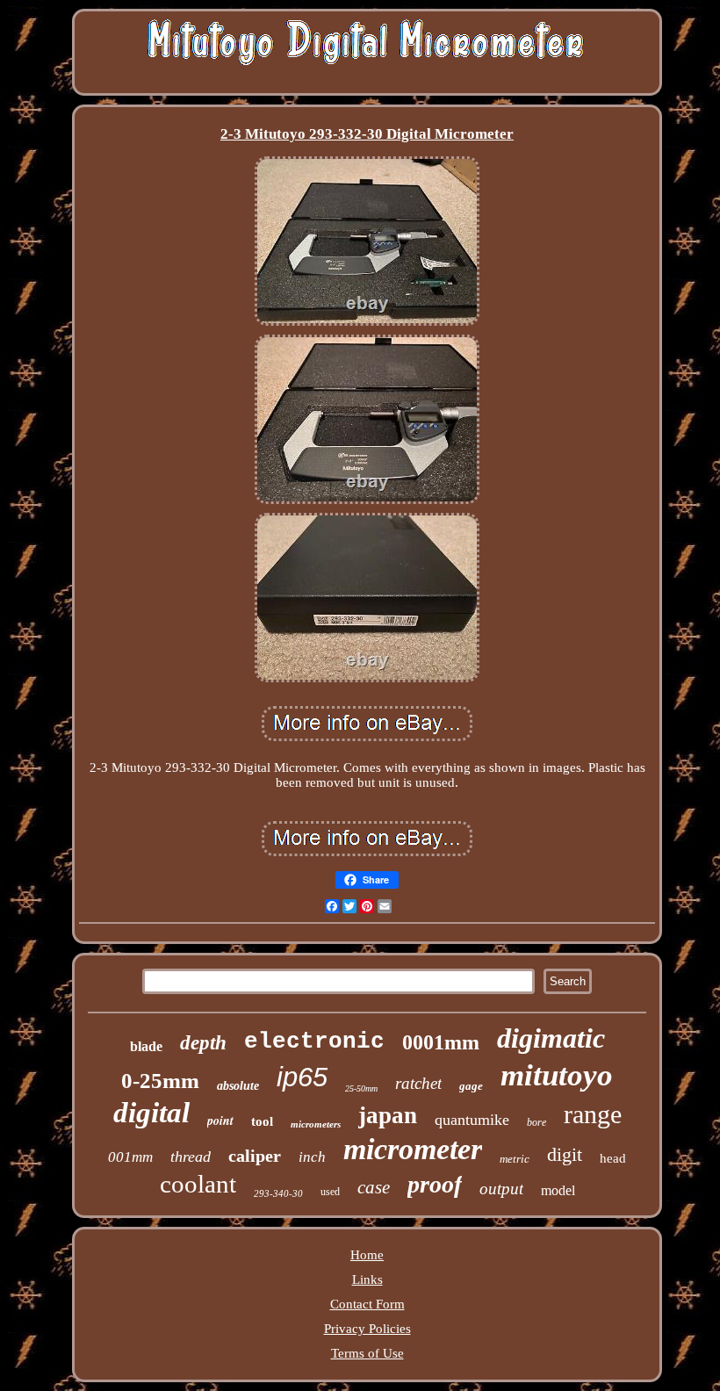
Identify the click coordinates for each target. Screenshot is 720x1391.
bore (536, 1122)
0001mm (440, 1042)
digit (564, 1154)
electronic (314, 1041)
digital (151, 1112)
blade (146, 1046)
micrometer (412, 1149)
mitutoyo (556, 1075)
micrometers (316, 1124)
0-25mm (160, 1080)
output (501, 1188)
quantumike (472, 1119)
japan (387, 1115)
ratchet (418, 1083)
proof (434, 1184)
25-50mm (361, 1088)
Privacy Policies (367, 1329)
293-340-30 (278, 1193)
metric (514, 1158)
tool (262, 1121)
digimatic (551, 1038)
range (593, 1113)
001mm (130, 1157)
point (220, 1120)
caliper (254, 1155)
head (613, 1158)
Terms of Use (367, 1353)
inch (312, 1157)
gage (471, 1085)
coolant (198, 1184)
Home (367, 1255)
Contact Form (367, 1304)
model (558, 1190)
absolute (238, 1085)
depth (203, 1043)
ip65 (302, 1077)
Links (367, 1279)
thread (190, 1156)
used (330, 1192)
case (373, 1187)
